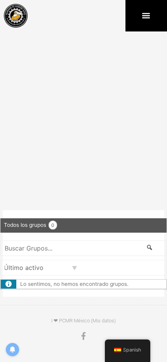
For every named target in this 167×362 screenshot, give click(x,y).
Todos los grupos (29, 225)
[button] (146, 15)
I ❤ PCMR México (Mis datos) (83, 321)
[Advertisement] (83, 118)
